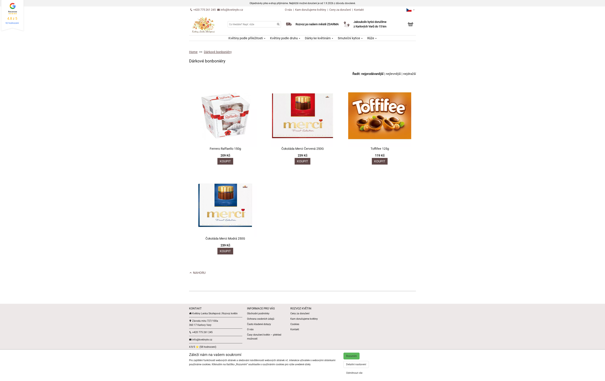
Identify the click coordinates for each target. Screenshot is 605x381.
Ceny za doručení (340, 9)
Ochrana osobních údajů (260, 318)
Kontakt (359, 9)
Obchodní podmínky (258, 313)
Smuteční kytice (349, 38)
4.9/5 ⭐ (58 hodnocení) (202, 346)
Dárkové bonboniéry (218, 52)
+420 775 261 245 (204, 9)
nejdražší (409, 74)
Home (193, 52)
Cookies (294, 324)
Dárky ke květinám (318, 38)
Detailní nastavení (356, 364)
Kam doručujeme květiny (310, 9)
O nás (289, 9)
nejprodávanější (372, 74)
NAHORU (199, 273)
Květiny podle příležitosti (246, 38)
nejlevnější (393, 74)
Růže (371, 38)
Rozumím (351, 356)
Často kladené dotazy (259, 324)
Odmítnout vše (354, 372)
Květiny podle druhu (284, 38)
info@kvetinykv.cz (231, 9)
